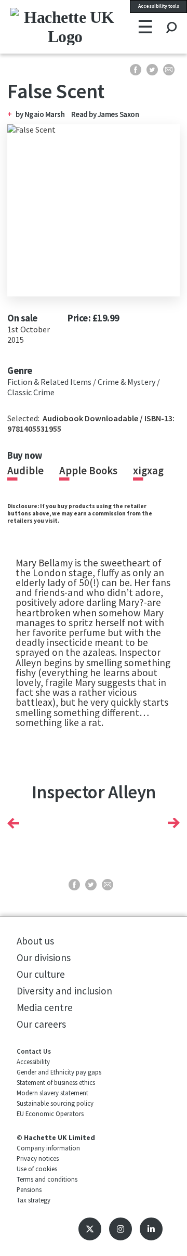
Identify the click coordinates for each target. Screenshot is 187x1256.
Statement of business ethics (56, 1082)
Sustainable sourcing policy (55, 1103)
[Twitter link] (89, 1229)
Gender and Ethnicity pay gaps (59, 1072)
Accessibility (33, 1061)
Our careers (41, 1024)
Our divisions (44, 957)
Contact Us (34, 1051)
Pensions (29, 1189)
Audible (25, 470)
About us (35, 941)
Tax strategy (33, 1200)
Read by (105, 114)
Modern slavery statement (52, 1093)
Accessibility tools (158, 6)
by (20, 114)
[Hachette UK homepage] (41, 26)
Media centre (45, 1007)
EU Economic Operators (50, 1113)
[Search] (171, 17)
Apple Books (88, 470)
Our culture (41, 974)
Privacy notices (38, 1158)
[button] (13, 823)
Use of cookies (37, 1168)
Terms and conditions (47, 1179)
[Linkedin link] (151, 1229)
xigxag (148, 470)
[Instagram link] (120, 1229)
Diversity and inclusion (64, 991)
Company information (48, 1148)
